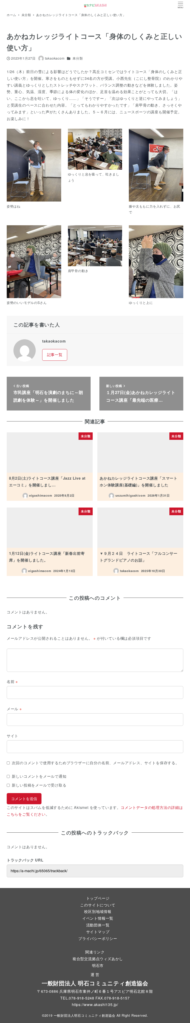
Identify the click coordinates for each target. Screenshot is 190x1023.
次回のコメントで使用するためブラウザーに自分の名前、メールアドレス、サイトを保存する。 (95, 762)
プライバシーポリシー (97, 938)
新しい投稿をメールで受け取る (39, 785)
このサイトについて (97, 905)
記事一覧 (55, 354)
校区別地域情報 (97, 911)
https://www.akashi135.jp (94, 1004)
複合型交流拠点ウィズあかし (98, 958)
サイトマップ (98, 931)
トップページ (98, 898)
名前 (12, 681)
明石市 (98, 965)
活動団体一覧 (98, 925)
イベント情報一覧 (97, 918)
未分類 (78, 58)
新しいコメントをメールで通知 (39, 776)
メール (14, 708)
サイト (12, 735)
